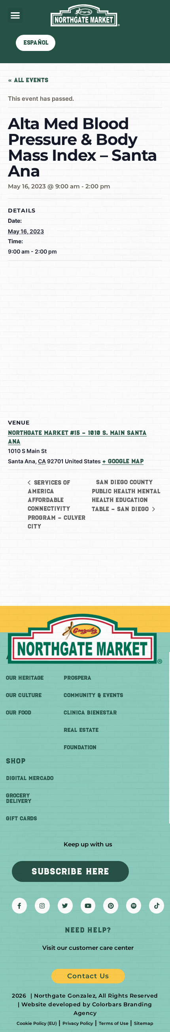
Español (35, 42)
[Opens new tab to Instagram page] (42, 906)
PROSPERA (77, 678)
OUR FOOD (18, 712)
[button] (15, 15)
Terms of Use (113, 1023)
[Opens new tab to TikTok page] (156, 906)
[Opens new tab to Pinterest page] (110, 906)
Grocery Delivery (19, 798)
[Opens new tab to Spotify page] (133, 906)
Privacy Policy (77, 1023)
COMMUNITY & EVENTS (93, 695)
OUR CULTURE (24, 695)
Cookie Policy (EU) (37, 1023)
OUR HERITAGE (24, 678)
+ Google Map (123, 461)
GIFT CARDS (21, 818)
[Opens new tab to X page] (65, 906)
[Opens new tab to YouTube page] (88, 906)
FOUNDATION (80, 747)
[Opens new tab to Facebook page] (19, 906)
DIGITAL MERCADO (29, 778)
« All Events (28, 80)
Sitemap (143, 1023)
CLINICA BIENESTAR (90, 712)
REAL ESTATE (81, 730)
